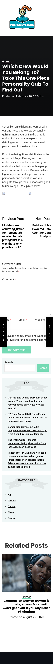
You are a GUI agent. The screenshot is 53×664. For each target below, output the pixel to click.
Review (12, 518)
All (9, 494)
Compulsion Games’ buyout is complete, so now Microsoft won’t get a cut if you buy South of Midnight (27, 430)
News (11, 512)
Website (40, 319)
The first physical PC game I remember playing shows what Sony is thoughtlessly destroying (27, 443)
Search (8, 362)
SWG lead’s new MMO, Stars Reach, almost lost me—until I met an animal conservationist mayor (27, 418)
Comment (9, 279)
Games (11, 506)
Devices (12, 500)
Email (23, 319)
